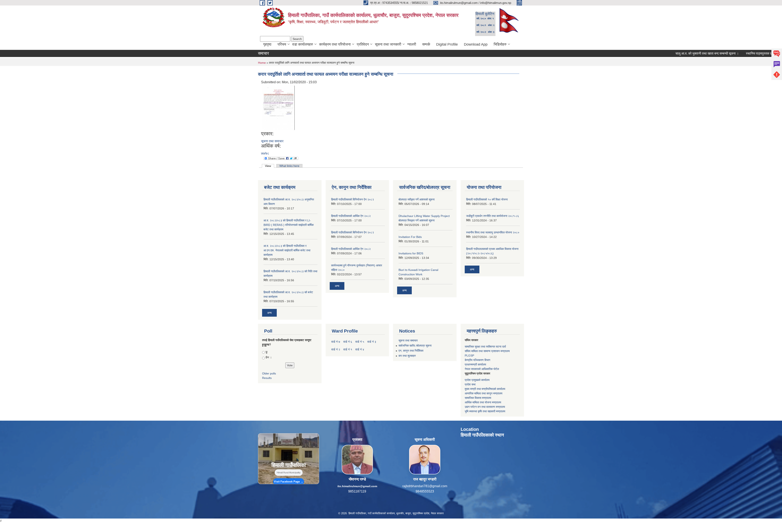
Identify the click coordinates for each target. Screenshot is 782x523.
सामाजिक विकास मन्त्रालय (478, 397)
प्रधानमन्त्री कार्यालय (475, 364)
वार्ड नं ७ (335, 341)
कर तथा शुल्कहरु (407, 355)
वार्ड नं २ (335, 349)
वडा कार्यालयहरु (302, 44)
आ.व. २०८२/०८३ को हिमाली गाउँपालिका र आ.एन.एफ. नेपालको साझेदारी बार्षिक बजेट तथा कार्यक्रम (287, 250)
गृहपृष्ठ (267, 44)
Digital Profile (447, 44)
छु (266, 351)
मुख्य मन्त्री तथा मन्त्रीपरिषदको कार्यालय (485, 389)
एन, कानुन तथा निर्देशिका (411, 350)
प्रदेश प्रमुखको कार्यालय (477, 380)
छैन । (269, 357)
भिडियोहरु (500, 44)
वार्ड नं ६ (347, 341)
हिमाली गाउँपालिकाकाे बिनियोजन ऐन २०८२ (352, 232)
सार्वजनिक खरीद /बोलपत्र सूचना (415, 345)
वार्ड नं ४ (359, 349)
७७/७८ (265, 153)
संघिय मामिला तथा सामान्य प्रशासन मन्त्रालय (487, 351)
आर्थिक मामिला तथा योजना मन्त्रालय (483, 402)
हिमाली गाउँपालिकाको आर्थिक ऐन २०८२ (351, 216)
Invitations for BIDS (411, 253)
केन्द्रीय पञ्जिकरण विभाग (477, 360)
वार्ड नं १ (347, 349)
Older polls (269, 373)
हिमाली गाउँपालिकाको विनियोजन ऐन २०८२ (352, 199)
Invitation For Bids (410, 237)
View (269, 165)
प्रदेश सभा (470, 384)
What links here (289, 165)
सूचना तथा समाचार (272, 141)
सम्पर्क (426, 44)
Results (267, 378)
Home (262, 62)
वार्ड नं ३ (371, 341)
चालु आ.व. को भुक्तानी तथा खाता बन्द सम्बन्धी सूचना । (685, 53)
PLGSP (469, 355)
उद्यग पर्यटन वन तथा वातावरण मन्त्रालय (485, 406)
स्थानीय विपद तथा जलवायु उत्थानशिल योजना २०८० (492, 232)
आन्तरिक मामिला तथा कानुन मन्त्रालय (483, 393)
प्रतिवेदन (363, 44)
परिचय (282, 44)
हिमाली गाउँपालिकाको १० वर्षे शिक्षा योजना (487, 199)
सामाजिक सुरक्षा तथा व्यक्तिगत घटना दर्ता (485, 346)
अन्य (269, 312)
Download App (476, 44)
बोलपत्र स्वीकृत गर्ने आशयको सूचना (417, 199)
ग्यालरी (411, 44)
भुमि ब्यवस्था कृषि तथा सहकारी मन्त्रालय (485, 411)
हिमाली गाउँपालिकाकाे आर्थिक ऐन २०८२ (351, 249)
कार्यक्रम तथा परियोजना (335, 44)
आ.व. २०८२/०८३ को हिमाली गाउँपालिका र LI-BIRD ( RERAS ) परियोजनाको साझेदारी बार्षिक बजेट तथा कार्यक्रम (289, 225)
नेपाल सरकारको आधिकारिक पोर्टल (482, 369)
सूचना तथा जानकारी (388, 44)
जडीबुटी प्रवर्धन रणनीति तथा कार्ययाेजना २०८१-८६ (492, 216)
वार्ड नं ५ (359, 341)
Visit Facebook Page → (288, 481)
